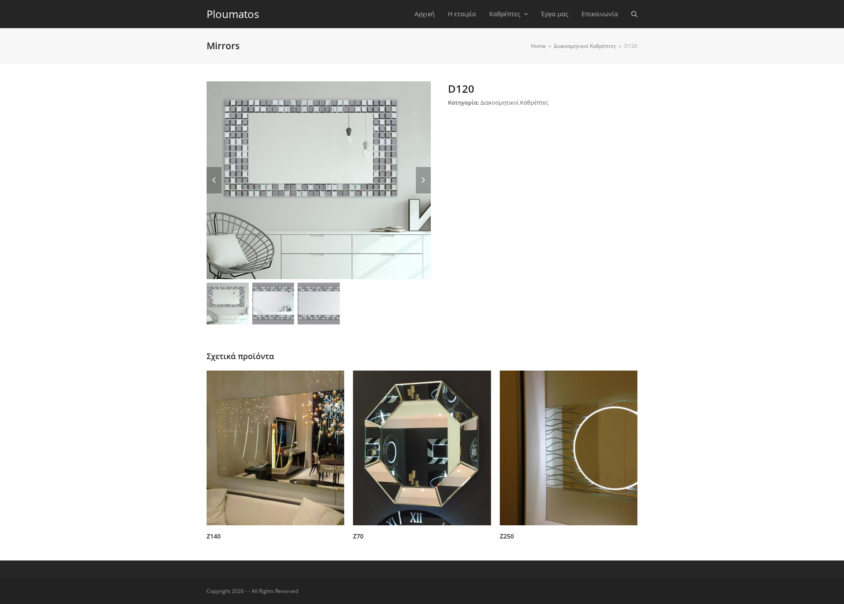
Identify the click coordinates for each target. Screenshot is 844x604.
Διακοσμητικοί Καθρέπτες (514, 102)
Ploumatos (233, 14)
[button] (634, 14)
